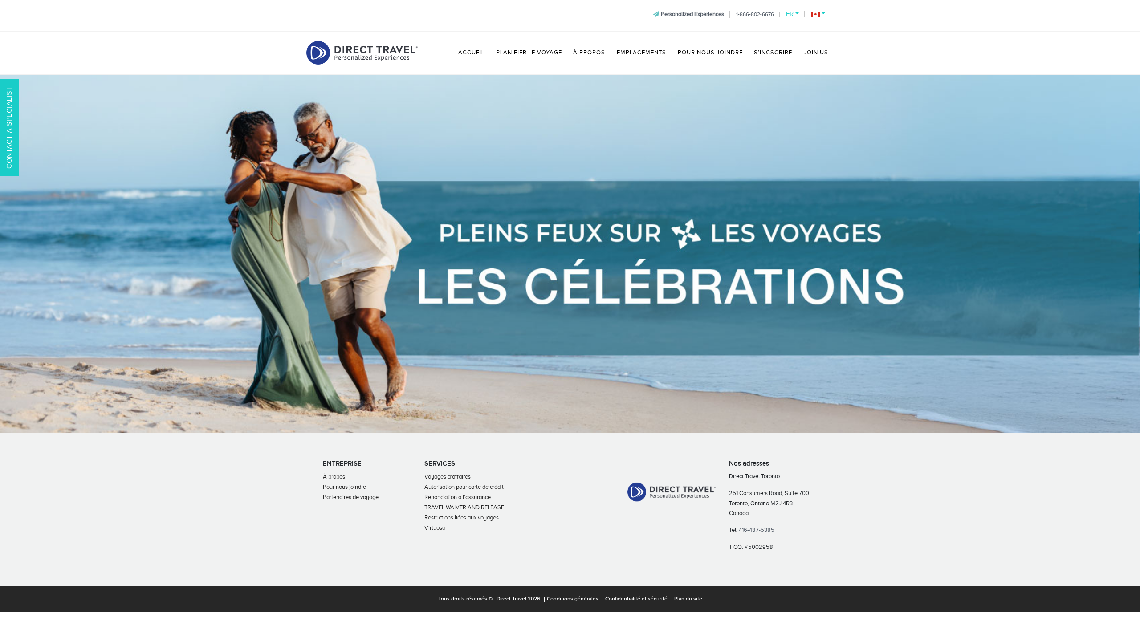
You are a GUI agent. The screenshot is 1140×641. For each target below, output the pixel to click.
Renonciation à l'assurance (457, 497)
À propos (589, 52)
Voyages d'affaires (447, 476)
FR (790, 13)
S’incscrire (773, 52)
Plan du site (688, 599)
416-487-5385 (756, 530)
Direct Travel (511, 599)
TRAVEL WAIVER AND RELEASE (464, 507)
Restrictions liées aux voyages (461, 517)
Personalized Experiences (692, 14)
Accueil (471, 52)
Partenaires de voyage (351, 497)
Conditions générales (572, 599)
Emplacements (641, 52)
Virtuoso (434, 527)
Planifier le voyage (529, 52)
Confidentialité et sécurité (636, 599)
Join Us (816, 52)
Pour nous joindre (710, 52)
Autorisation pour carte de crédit (464, 486)
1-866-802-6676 (755, 14)
